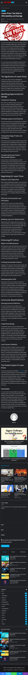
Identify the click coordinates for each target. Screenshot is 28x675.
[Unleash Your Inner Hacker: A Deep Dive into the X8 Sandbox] (5, 582)
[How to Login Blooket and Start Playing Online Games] (5, 558)
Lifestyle (4, 599)
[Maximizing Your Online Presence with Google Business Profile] (7, 488)
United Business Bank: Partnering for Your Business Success (20, 494)
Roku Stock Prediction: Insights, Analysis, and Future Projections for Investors (20, 478)
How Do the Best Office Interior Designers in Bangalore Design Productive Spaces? (7, 479)
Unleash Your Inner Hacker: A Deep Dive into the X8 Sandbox (18, 581)
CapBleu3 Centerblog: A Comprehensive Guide (18, 563)
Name (2, 524)
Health (3, 606)
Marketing (4, 610)
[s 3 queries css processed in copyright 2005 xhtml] (5, 570)
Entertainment (5, 602)
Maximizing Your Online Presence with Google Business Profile (5, 494)
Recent (13, 552)
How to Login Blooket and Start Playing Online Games (18, 557)
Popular (4, 552)
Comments (22, 552)
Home (3, 8)
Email (2, 529)
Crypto (3, 623)
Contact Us (16, 669)
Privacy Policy (10, 669)
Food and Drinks (5, 604)
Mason (3, 19)
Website (3, 534)
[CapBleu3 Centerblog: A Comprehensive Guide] (5, 564)
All (2, 621)
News (3, 593)
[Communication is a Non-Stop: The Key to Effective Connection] (5, 576)
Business (8, 8)
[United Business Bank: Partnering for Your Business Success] (21, 488)
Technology (4, 595)
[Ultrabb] (8, 2)
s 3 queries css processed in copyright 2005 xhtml (18, 569)
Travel (3, 617)
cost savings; (21, 370)
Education (4, 619)
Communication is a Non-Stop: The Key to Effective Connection (18, 575)
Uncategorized (5, 608)
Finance (3, 612)
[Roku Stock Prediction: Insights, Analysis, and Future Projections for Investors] (21, 472)
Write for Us (22, 669)
